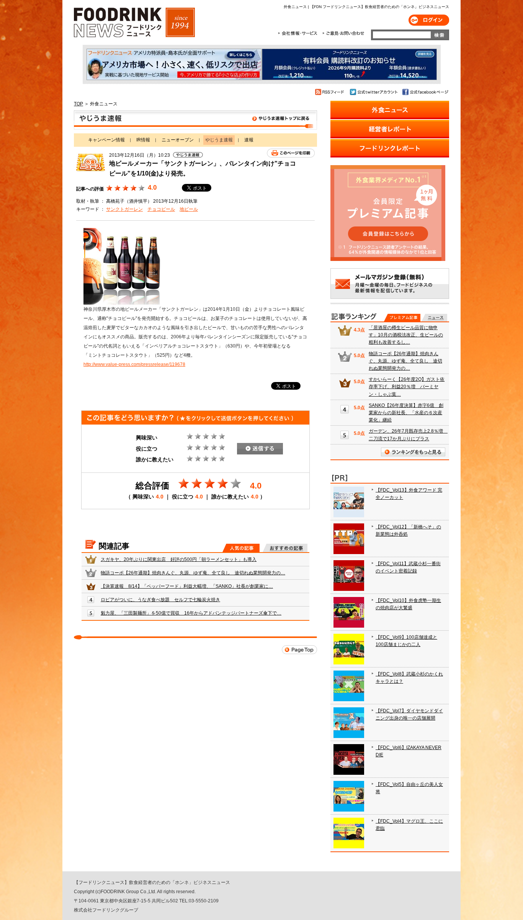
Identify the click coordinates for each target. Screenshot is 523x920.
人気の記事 (241, 548)
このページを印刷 (291, 153)
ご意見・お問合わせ (343, 33)
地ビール (189, 209)
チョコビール (161, 209)
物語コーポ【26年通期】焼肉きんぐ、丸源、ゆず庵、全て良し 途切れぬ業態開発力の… (193, 573)
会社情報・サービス (299, 33)
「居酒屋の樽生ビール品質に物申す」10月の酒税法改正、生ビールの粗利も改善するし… (406, 335)
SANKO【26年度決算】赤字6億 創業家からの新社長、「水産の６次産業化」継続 (406, 413)
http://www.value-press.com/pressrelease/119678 (134, 364)
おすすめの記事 (285, 548)
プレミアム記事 (402, 317)
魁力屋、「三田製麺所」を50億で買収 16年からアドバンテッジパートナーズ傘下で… (191, 613)
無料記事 (434, 317)
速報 (248, 140)
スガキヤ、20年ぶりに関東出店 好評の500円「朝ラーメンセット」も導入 (179, 559)
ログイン (429, 20)
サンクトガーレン (124, 209)
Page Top (299, 649)
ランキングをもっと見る (413, 452)
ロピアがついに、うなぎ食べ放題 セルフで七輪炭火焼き (160, 599)
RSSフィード (330, 92)
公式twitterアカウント (374, 92)
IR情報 (143, 140)
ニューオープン (178, 140)
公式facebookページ (424, 92)
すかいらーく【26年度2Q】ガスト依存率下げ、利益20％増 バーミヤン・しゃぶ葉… (407, 387)
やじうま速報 (195, 120)
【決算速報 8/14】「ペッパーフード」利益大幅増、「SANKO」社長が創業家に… (187, 586)
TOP (78, 104)
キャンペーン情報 (106, 140)
